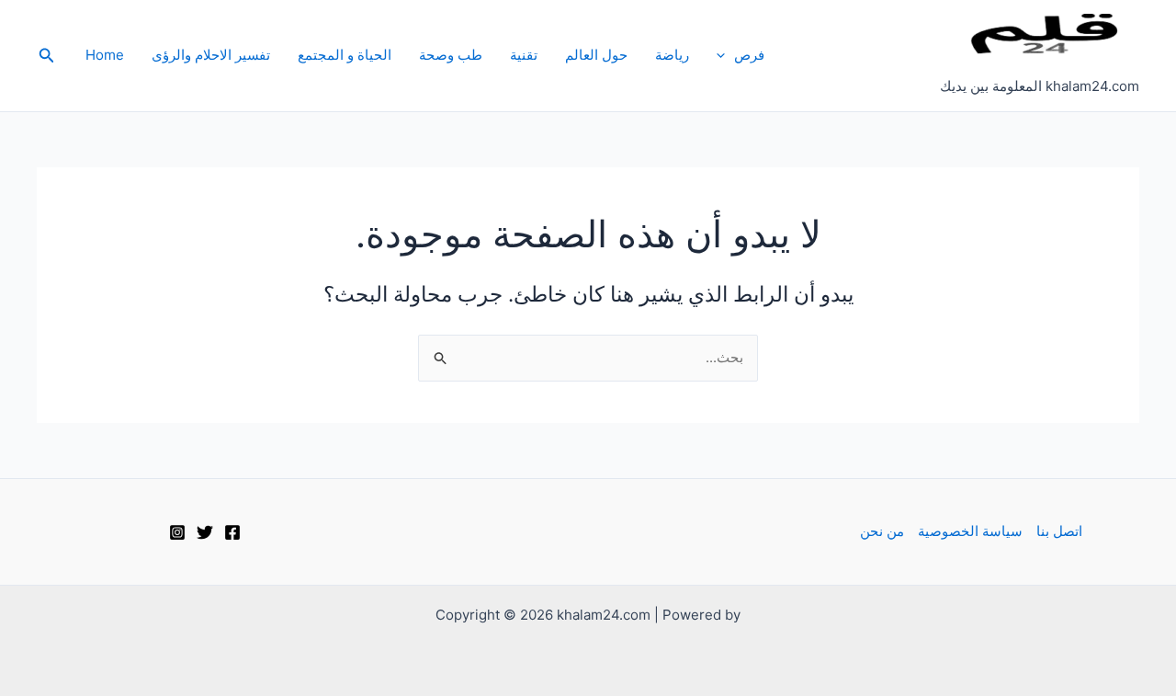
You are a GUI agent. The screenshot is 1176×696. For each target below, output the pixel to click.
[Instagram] (177, 532)
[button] (725, 55)
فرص (749, 54)
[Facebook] (232, 532)
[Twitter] (205, 532)
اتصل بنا (1059, 531)
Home (104, 54)
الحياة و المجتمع (344, 54)
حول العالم (596, 54)
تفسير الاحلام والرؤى (211, 54)
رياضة (672, 54)
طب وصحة (450, 54)
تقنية (523, 54)
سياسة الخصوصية (970, 531)
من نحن (882, 531)
